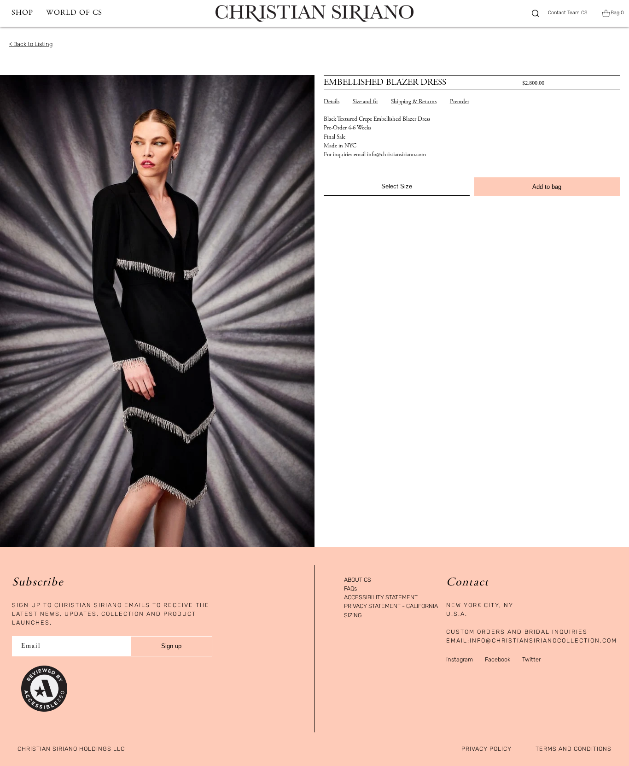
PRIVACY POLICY (486, 749)
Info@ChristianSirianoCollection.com (543, 640)
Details (331, 102)
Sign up (171, 646)
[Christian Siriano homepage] (314, 13)
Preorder (459, 102)
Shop (22, 13)
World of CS (74, 13)
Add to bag (546, 186)
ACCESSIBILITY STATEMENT (381, 598)
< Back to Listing (30, 44)
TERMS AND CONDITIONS (574, 749)
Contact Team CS (568, 13)
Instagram (459, 659)
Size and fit (365, 102)
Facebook (497, 659)
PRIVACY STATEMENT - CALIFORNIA (391, 606)
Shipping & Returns (414, 102)
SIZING (353, 616)
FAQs (350, 589)
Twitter (531, 659)
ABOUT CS (357, 580)
